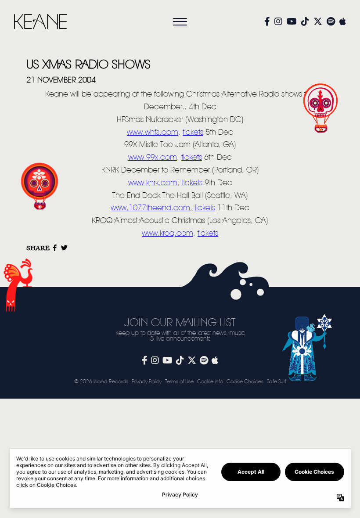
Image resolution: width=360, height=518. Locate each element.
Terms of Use (179, 381)
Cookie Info (210, 381)
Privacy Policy (147, 381)
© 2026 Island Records (101, 381)
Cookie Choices (245, 381)
